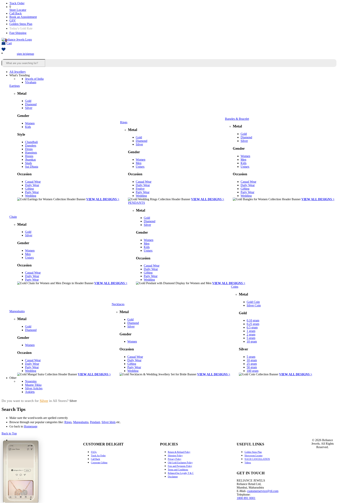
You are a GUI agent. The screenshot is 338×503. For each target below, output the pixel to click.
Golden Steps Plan (20, 24)
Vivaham (30, 82)
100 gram (252, 370)
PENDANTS (136, 202)
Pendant (95, 422)
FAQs (94, 452)
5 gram (251, 338)
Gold (28, 100)
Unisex (140, 166)
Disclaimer (173, 476)
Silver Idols (109, 422)
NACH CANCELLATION (257, 459)
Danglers (30, 145)
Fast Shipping (17, 33)
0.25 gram (253, 324)
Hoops (29, 156)
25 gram (252, 363)
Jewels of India (34, 78)
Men (138, 163)
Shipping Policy (175, 455)
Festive (140, 188)
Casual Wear (33, 181)
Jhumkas (30, 159)
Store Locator (17, 10)
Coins (234, 286)
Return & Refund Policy (179, 452)
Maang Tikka (33, 384)
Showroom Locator (253, 455)
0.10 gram (253, 320)
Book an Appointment (23, 17)
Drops (29, 149)
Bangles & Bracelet (237, 118)
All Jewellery (17, 71)
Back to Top (9, 433)
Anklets (30, 391)
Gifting (29, 188)
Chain (13, 216)
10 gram (252, 341)
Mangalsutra (17, 311)
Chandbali (31, 142)
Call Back (15, 13)
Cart (8, 42)
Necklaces (118, 304)
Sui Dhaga (31, 166)
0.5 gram (252, 327)
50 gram (252, 367)
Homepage (30, 426)
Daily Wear (32, 185)
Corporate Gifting (99, 462)
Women (30, 123)
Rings (123, 122)
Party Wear (32, 192)
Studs (28, 163)
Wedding (30, 195)
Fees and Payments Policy (180, 466)
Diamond (31, 104)
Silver (28, 108)
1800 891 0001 (246, 498)
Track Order (16, 3)
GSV (12, 20)
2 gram (251, 334)
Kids (28, 126)
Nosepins (31, 381)
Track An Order (98, 455)
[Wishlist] (3, 49)
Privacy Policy (174, 459)
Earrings (14, 85)
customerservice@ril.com (262, 491)
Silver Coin (254, 305)
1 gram (251, 331)
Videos (248, 462)
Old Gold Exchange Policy (180, 462)
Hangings (31, 152)
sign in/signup (25, 53)
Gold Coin (253, 302)
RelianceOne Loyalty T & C (181, 473)
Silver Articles (33, 388)
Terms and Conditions (178, 469)
